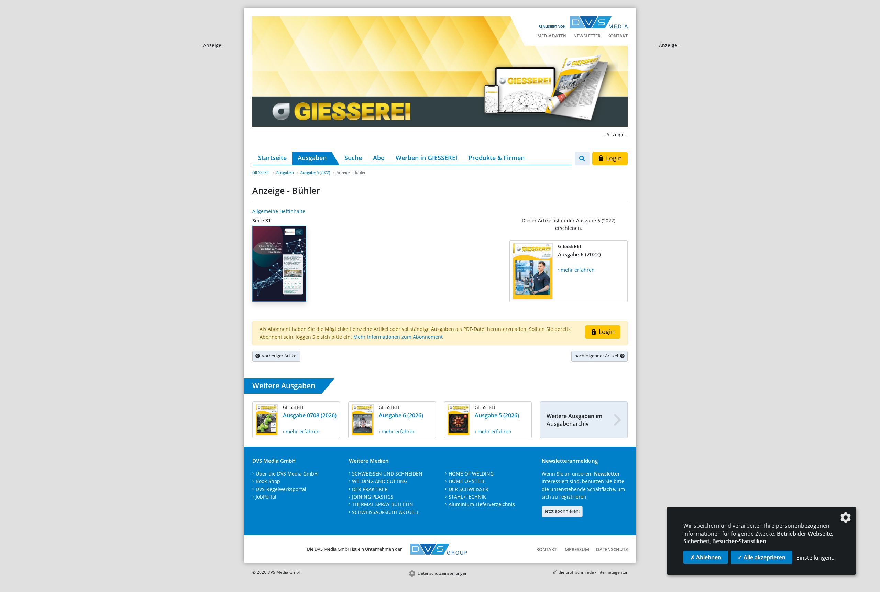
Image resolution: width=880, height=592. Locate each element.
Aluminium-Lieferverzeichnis (482, 504)
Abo (379, 158)
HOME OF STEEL (467, 481)
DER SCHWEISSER (468, 489)
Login (613, 158)
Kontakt (617, 36)
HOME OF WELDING (471, 473)
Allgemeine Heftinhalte (278, 211)
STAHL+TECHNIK (467, 496)
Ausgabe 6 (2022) (315, 172)
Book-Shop (268, 481)
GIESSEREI (261, 172)
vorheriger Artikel (278, 356)
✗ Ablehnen (705, 557)
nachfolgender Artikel (597, 356)
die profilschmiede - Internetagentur (593, 572)
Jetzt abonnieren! (562, 511)
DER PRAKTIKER (370, 489)
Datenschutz (612, 549)
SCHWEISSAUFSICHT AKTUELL (385, 512)
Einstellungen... (816, 557)
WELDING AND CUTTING (379, 481)
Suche (353, 158)
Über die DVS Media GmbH (287, 473)
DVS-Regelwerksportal (281, 489)
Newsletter (587, 36)
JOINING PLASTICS (372, 496)
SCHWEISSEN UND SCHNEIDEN (387, 473)
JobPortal (266, 496)
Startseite (272, 158)
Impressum (576, 549)
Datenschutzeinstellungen (443, 573)
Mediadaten (551, 36)
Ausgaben (312, 158)
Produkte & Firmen (497, 158)
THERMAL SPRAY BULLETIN (382, 504)
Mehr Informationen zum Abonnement (398, 337)
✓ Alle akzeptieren (761, 557)
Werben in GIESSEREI (427, 158)
